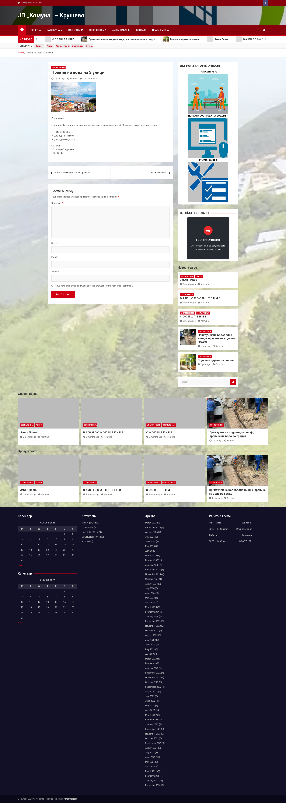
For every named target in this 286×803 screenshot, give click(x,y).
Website (55, 271)
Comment (57, 203)
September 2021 (153, 743)
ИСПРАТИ (208, 147)
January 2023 (151, 668)
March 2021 (151, 771)
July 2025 (149, 537)
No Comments (90, 78)
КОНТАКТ (141, 30)
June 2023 (150, 644)
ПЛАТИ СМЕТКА (160, 30)
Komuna (74, 78)
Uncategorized (187, 313)
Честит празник (158, 172)
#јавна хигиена (62, 46)
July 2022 (149, 696)
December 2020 (153, 785)
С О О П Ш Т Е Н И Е (193, 316)
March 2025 (151, 555)
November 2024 (153, 574)
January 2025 (151, 565)
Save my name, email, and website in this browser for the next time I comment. (94, 285)
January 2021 (151, 780)
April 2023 (150, 654)
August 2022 (151, 691)
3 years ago (59, 78)
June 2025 (150, 541)
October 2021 (151, 738)
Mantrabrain (71, 798)
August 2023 (151, 635)
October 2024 (151, 579)
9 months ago (189, 302)
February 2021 (152, 776)
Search (233, 382)
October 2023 (151, 630)
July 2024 (149, 588)
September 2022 (153, 687)
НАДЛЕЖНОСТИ (90, 532)
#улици (50, 46)
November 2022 (153, 677)
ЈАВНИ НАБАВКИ (121, 30)
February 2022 (152, 719)
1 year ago (205, 346)
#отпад (89, 46)
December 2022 (153, 672)
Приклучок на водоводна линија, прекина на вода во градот (216, 338)
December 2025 (153, 527)
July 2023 (149, 640)
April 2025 (150, 551)
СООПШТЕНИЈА (97, 30)
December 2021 (153, 729)
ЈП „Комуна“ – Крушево (51, 15)
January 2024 (151, 616)
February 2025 (152, 560)
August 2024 (151, 583)
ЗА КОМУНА (53, 30)
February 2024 (152, 612)
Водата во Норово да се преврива (73, 172)
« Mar (20, 565)
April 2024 (150, 602)
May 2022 (150, 705)
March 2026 (151, 522)
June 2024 (150, 593)
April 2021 (150, 766)
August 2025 (151, 532)
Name (55, 243)
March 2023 (151, 658)
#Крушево (39, 46)
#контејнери (77, 46)
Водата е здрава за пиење (216, 360)
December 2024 (153, 569)
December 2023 (153, 621)
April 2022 (150, 710)
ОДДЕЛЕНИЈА (75, 30)
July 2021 (149, 752)
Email (54, 257)
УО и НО (199, 276)
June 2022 (150, 701)
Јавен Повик (188, 280)
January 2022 (151, 724)
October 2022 (151, 682)
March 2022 (151, 715)
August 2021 (151, 747)
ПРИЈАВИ (208, 103)
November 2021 (153, 733)
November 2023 (153, 626)
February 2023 (152, 663)
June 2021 (150, 757)
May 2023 (150, 649)
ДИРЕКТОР (87, 527)
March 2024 (151, 607)
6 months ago (189, 284)
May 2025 (150, 546)
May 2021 (150, 762)
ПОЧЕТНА (36, 30)
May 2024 (150, 597)
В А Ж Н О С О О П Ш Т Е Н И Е (200, 298)
